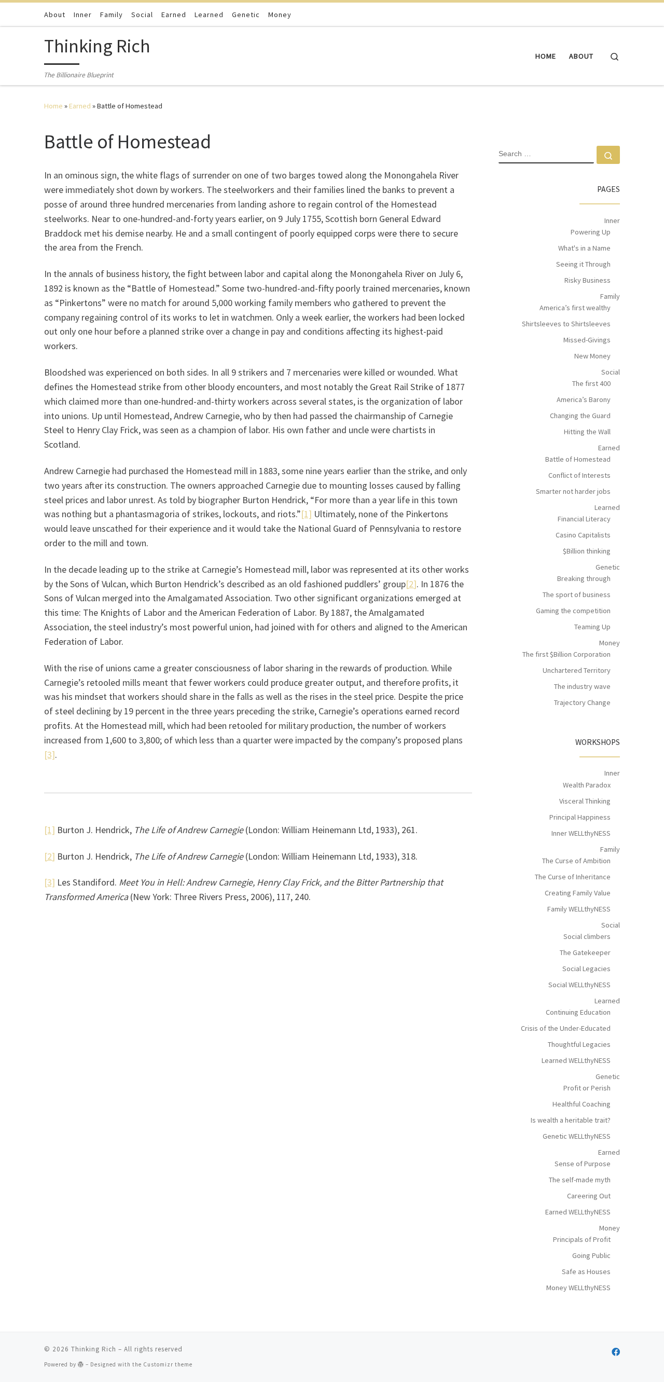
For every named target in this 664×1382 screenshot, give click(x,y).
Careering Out (589, 1195)
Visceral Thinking (585, 801)
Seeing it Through (583, 264)
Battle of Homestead (578, 459)
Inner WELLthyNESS (581, 833)
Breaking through (584, 578)
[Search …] (608, 155)
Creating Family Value (578, 892)
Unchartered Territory (577, 670)
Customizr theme (167, 1364)
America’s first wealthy (575, 307)
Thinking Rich (93, 1349)
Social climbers (587, 936)
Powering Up (591, 232)
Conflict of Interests (579, 475)
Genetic (608, 567)
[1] (306, 514)
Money (609, 642)
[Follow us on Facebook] (616, 1352)
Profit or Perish (587, 1088)
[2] (411, 584)
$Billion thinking (587, 551)
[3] (49, 755)
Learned (607, 507)
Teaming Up (592, 626)
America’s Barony (584, 399)
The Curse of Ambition (576, 860)
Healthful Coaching (581, 1104)
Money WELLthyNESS (578, 1287)
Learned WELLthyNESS (576, 1060)
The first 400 (591, 383)
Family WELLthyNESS (579, 909)
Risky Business (587, 280)
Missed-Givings (587, 339)
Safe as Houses (586, 1271)
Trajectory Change (582, 702)
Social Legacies (586, 968)
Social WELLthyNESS (579, 984)
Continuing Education (578, 1012)
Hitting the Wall (587, 431)
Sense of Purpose (583, 1163)
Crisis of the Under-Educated (566, 1028)
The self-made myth (580, 1179)
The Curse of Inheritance (573, 876)
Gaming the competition (573, 610)
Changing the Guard (580, 415)
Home (53, 105)
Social (610, 372)
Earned (80, 105)
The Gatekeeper (585, 952)
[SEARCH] (546, 154)
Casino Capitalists (583, 535)
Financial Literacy (584, 518)
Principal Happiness (580, 817)
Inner (612, 220)
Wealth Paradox (587, 785)
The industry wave (582, 686)
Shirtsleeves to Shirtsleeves (566, 323)
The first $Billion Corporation (566, 654)
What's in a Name (584, 248)
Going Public (591, 1255)
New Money (592, 356)
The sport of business (577, 594)
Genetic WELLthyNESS (577, 1136)
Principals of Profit (582, 1239)
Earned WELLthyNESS (578, 1212)
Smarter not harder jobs (573, 491)
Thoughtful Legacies (579, 1044)
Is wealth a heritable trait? (571, 1120)
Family (610, 296)
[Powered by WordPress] (81, 1364)
